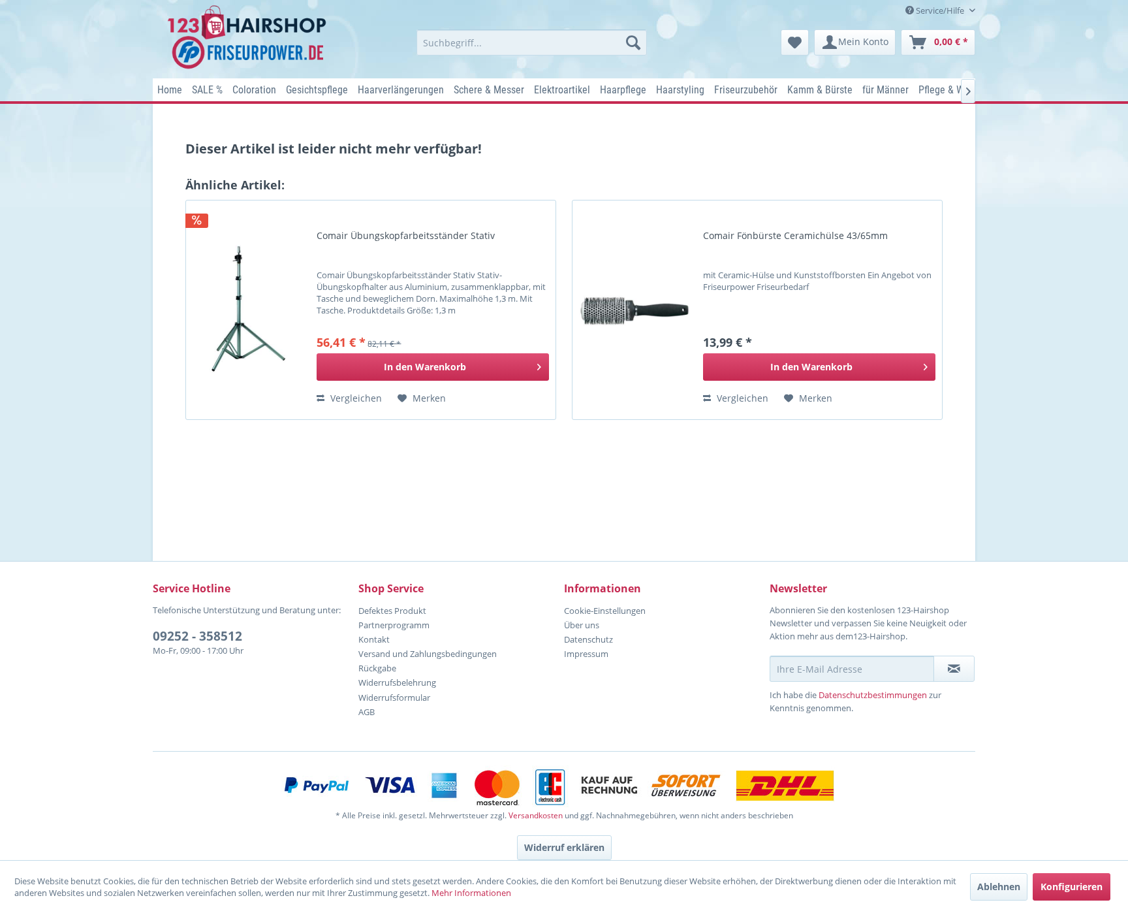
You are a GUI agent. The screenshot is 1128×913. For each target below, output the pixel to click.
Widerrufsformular (394, 697)
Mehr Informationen (471, 893)
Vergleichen (355, 398)
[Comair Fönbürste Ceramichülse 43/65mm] (634, 310)
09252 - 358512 (197, 636)
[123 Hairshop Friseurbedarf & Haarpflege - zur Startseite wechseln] (249, 38)
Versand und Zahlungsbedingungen (427, 654)
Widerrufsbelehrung (397, 682)
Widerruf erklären (564, 847)
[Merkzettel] (795, 42)
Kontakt (374, 639)
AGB (366, 712)
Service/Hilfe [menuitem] (940, 10)
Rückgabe (377, 668)
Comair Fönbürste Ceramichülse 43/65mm (795, 236)
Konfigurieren (1072, 886)
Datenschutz (588, 639)
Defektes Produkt (392, 611)
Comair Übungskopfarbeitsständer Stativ (406, 236)
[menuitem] (531, 42)
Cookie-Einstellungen (605, 611)
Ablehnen (998, 886)
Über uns (581, 625)
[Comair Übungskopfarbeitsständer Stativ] (248, 310)
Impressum (586, 654)
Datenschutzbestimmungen (873, 695)
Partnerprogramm (394, 625)
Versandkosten (536, 815)
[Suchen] (633, 42)
